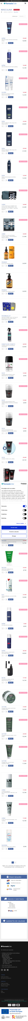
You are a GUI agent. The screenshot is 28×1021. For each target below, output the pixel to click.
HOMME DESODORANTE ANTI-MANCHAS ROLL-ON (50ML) (8, 374)
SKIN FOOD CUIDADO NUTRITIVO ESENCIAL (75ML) (9, 542)
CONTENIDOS (4, 989)
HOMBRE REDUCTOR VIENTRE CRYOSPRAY (9, 345)
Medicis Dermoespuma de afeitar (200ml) (9, 177)
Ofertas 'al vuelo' (4, 986)
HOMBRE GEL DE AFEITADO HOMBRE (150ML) (8, 762)
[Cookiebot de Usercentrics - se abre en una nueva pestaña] (21, 484)
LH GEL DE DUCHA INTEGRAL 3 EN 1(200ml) (9, 819)
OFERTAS (3, 981)
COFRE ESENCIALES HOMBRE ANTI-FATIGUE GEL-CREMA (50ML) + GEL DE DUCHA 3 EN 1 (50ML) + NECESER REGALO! (10, 207)
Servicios (3, 992)
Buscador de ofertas (5, 984)
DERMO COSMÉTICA (8, 12)
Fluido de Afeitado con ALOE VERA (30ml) (9, 596)
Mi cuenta (8, 0)
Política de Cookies (16, 1002)
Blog (2, 991)
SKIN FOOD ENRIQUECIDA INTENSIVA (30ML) (7, 569)
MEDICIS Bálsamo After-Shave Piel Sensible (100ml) (9, 150)
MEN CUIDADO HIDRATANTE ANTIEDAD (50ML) (8, 652)
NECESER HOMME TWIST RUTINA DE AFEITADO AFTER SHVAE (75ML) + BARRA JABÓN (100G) (10, 317)
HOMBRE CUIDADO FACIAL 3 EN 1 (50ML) (9, 735)
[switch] (25, 510)
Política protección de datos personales (13, 1001)
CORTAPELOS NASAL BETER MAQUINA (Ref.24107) (8, 679)
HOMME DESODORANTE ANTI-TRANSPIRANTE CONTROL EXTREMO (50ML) (10, 402)
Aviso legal (3, 1001)
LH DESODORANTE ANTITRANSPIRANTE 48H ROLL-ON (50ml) (9, 791)
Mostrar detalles (20, 523)
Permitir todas (14, 527)
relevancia (21, 16)
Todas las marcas (4, 976)
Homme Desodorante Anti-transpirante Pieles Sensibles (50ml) (9, 430)
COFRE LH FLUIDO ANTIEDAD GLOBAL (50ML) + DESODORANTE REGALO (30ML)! (9, 235)
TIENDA (3, 975)
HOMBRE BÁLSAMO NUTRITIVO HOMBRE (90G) (8, 708)
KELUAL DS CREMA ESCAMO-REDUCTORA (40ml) (8, 94)
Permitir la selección (14, 531)
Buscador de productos (17, 0)
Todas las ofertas (4, 983)
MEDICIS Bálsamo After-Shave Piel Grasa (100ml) (9, 123)
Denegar (14, 536)
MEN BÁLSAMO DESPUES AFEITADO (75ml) (9, 39)
